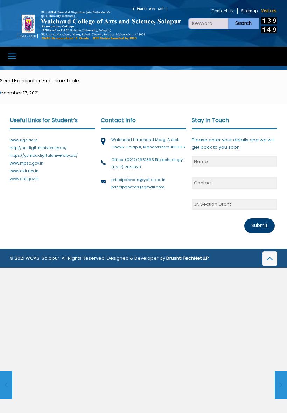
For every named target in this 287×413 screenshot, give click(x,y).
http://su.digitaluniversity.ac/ (38, 147)
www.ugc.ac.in (24, 140)
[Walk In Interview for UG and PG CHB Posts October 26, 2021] (6, 385)
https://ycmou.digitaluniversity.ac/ (44, 155)
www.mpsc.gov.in (26, 163)
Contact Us (222, 11)
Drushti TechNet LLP (187, 258)
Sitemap (249, 11)
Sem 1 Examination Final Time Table (39, 80)
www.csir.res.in (24, 171)
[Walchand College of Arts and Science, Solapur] (99, 23)
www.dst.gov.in (24, 178)
